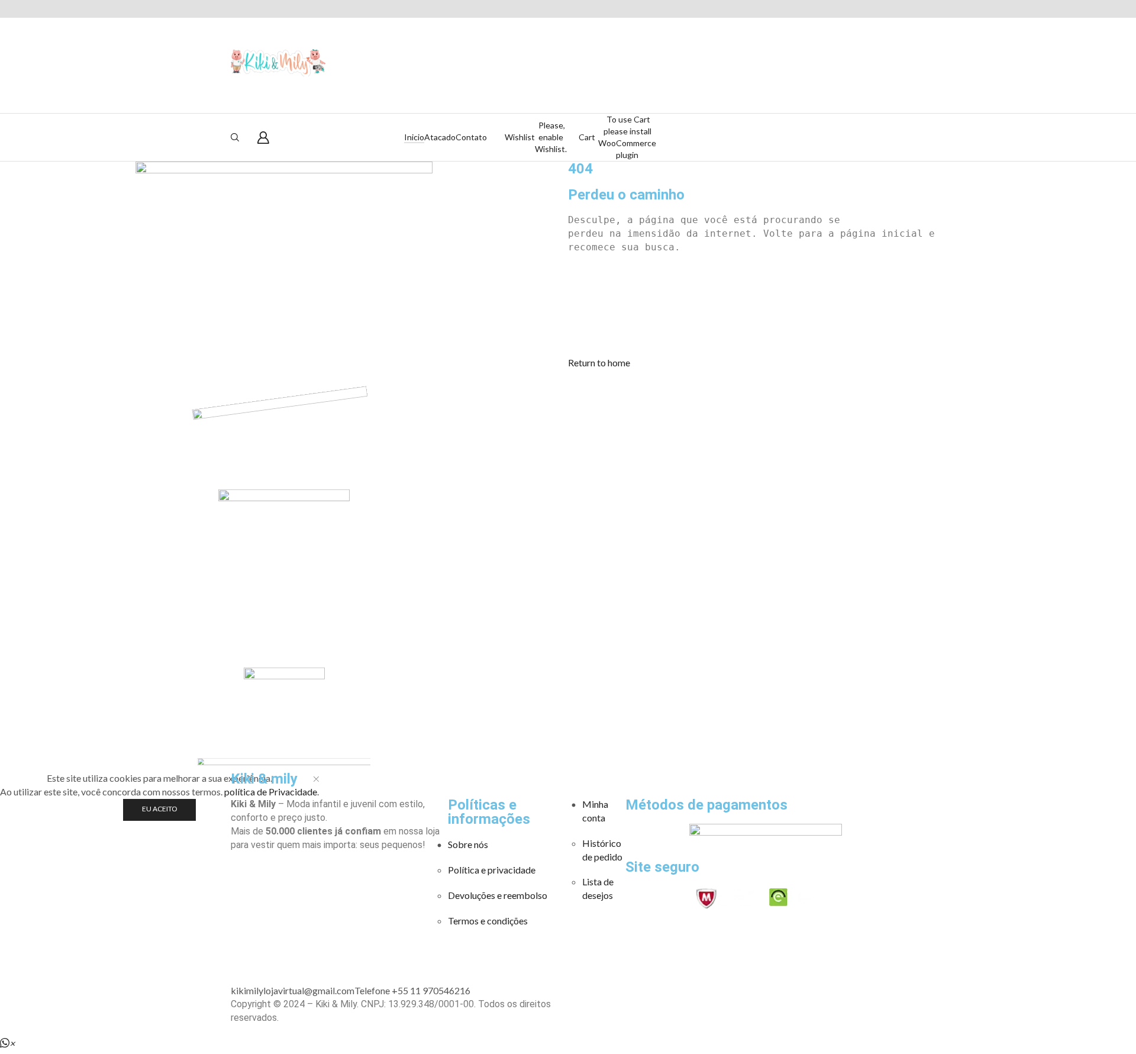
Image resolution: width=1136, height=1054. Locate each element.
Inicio (414, 137)
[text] (852, 220)
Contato (471, 137)
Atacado (440, 137)
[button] (599, 362)
